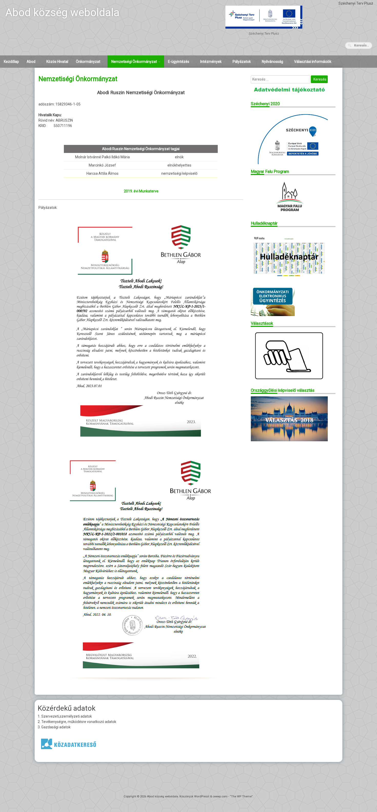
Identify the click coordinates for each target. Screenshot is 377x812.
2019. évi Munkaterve (141, 191)
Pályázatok (242, 62)
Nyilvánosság (272, 62)
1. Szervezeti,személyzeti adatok (65, 716)
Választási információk (312, 62)
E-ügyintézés (178, 62)
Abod (31, 62)
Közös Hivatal (57, 62)
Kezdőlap (11, 62)
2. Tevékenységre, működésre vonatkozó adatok (77, 722)
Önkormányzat (88, 62)
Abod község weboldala (62, 12)
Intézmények (211, 62)
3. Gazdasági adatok (54, 727)
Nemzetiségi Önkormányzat (134, 62)
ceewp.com (220, 796)
